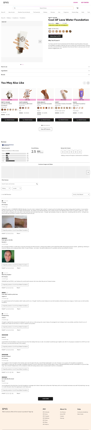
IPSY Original (46, 416)
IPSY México (46, 424)
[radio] (50, 31)
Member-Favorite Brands (24, 12)
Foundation (22, 18)
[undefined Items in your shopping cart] (77, 8)
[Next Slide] (40, 41)
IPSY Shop (45, 420)
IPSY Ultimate (46, 412)
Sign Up (31, 411)
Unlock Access (10, 119)
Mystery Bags (75, 12)
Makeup (45, 12)
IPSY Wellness (46, 418)
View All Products (45, 129)
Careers (62, 416)
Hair (59, 12)
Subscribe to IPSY (55, 36)
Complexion (15, 18)
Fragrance (66, 12)
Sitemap (62, 418)
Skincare (53, 12)
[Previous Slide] (84, 83)
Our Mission (63, 412)
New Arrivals (12, 12)
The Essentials (36, 12)
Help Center (80, 414)
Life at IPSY (62, 414)
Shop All (3, 12)
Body (83, 12)
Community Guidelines (82, 412)
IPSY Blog (45, 422)
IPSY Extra (45, 414)
